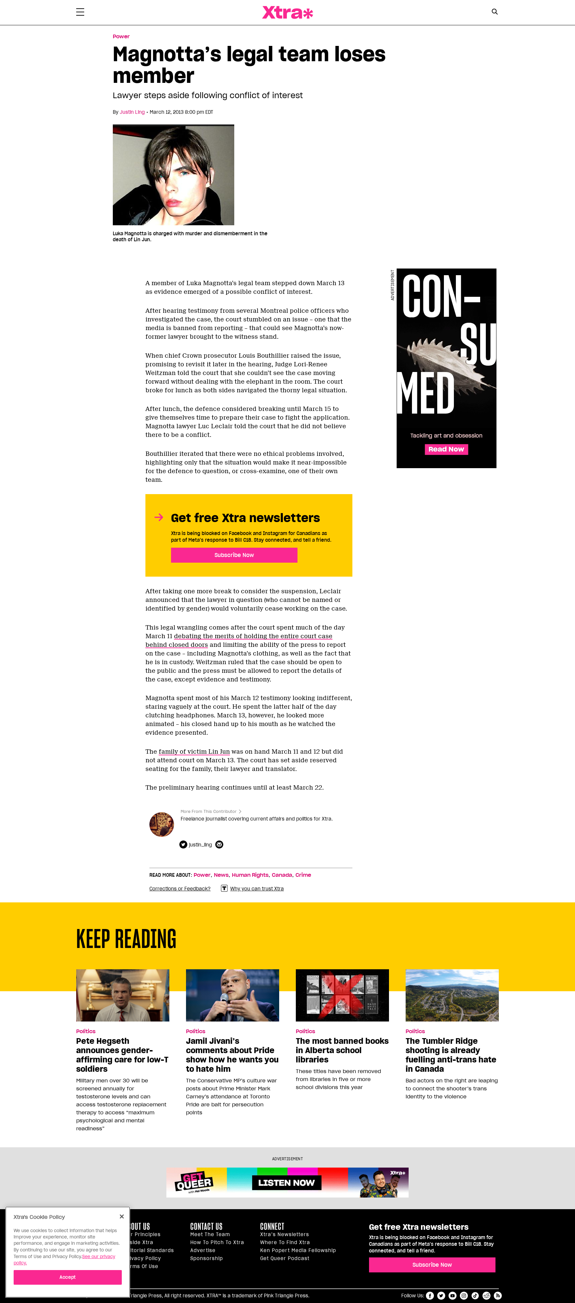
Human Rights (250, 875)
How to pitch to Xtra (217, 1242)
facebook (430, 1296)
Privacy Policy (142, 1258)
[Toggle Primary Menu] (80, 13)
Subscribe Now (234, 555)
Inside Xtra (138, 1242)
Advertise (203, 1250)
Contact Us (206, 1226)
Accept (68, 1277)
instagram (464, 1296)
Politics (86, 1031)
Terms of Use (141, 1266)
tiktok (475, 1296)
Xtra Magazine (287, 12)
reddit (486, 1296)
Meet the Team (210, 1234)
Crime (303, 875)
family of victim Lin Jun (194, 751)
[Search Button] (494, 12)
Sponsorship (206, 1258)
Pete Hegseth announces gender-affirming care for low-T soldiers (122, 1055)
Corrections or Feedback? (180, 889)
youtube (453, 1296)
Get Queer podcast (284, 1258)
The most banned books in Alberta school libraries (342, 1050)
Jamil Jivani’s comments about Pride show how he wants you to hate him (232, 1055)
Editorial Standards (149, 1250)
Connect (272, 1226)
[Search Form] (494, 13)
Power (121, 37)
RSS (498, 1296)
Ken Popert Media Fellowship (298, 1250)
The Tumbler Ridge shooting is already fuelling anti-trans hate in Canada (451, 1055)
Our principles (142, 1234)
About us (137, 1226)
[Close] (121, 1216)
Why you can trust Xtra (257, 889)
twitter (441, 1296)
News (221, 875)
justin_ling (200, 845)
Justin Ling (132, 112)
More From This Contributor (209, 811)
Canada (282, 875)
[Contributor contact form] (220, 845)
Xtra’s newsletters (284, 1234)
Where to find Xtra (285, 1242)
